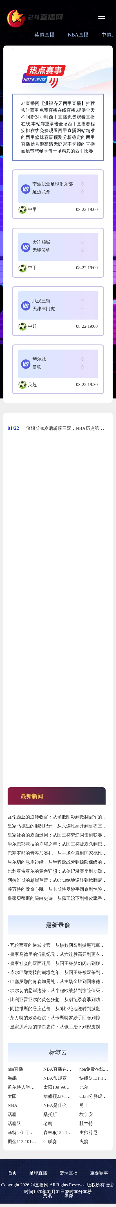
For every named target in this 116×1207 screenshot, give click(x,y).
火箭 (83, 1141)
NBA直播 (78, 35)
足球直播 (38, 1173)
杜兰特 (86, 1123)
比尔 (83, 1087)
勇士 (83, 1105)
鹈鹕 (12, 1078)
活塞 (12, 1114)
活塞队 (14, 1123)
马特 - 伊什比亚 (23, 1132)
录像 (68, 1195)
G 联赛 (50, 1141)
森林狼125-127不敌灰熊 (66, 1132)
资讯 (47, 1195)
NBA (12, 1105)
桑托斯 (50, 1114)
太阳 (12, 1096)
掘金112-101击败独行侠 (31, 1141)
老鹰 (47, 1123)
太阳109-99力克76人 (63, 1087)
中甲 (32, 209)
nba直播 (15, 1069)
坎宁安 (86, 1114)
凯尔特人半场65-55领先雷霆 (35, 1087)
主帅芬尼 (88, 1132)
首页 (12, 1173)
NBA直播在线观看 (61, 1069)
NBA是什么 (55, 1105)
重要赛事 (99, 1173)
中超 (32, 326)
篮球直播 (69, 1173)
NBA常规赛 (55, 1078)
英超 (32, 384)
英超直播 (44, 35)
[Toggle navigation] (101, 18)
